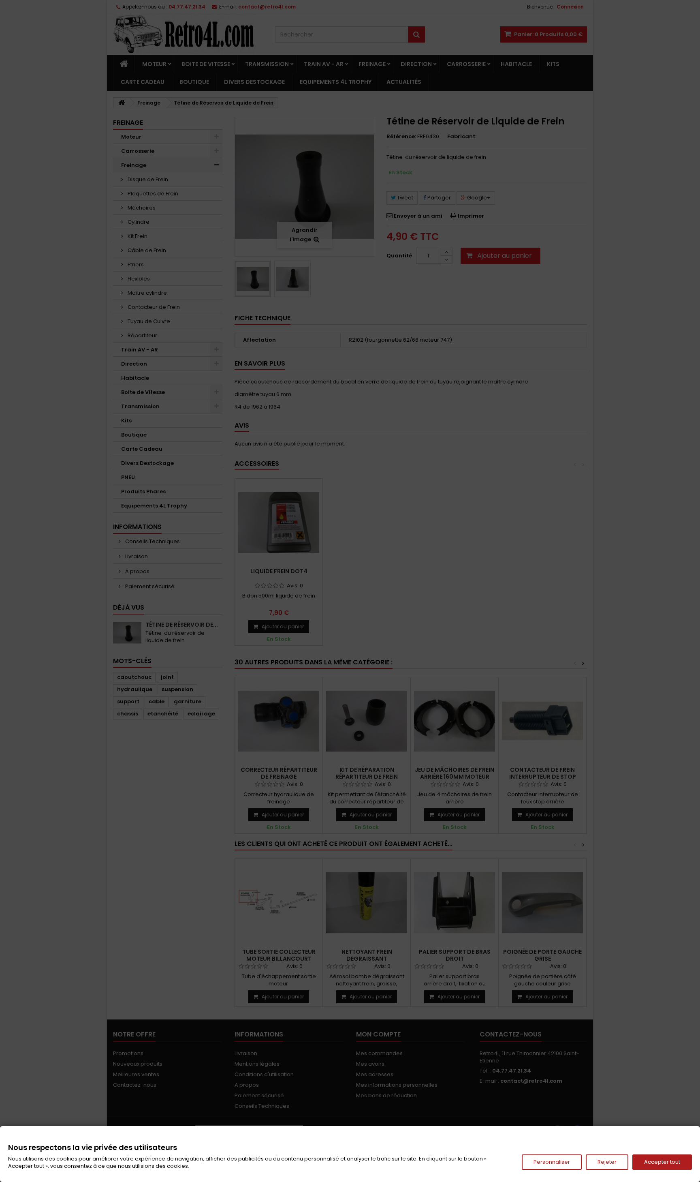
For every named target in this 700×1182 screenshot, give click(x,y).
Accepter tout (662, 1162)
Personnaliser (552, 1162)
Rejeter (607, 1162)
